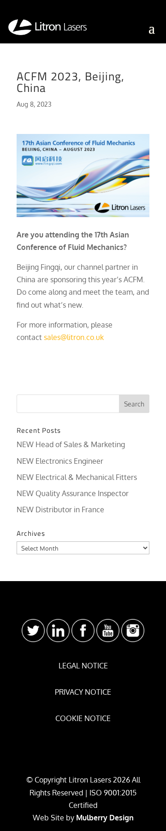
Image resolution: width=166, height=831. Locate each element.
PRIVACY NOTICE (83, 692)
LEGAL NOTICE (83, 665)
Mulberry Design (105, 817)
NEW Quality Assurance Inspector (73, 493)
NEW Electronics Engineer (60, 461)
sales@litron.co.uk (74, 337)
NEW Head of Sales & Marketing (71, 444)
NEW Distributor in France (60, 509)
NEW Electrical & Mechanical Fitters (77, 477)
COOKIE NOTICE (83, 718)
